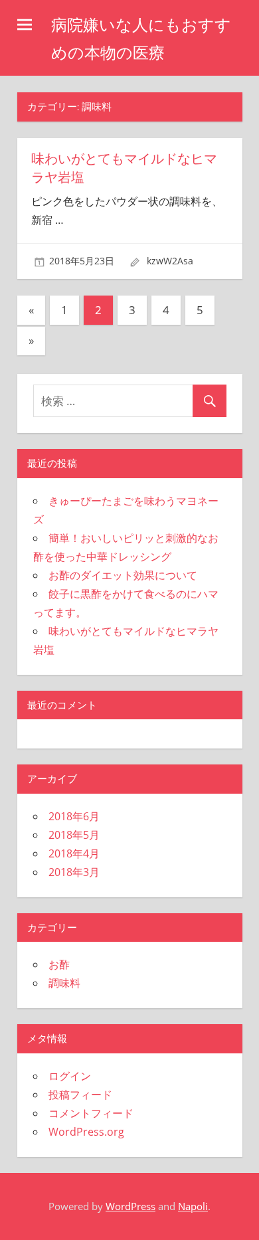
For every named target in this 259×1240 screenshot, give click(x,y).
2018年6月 (74, 816)
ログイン (69, 1076)
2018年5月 (74, 835)
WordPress (130, 1206)
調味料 (64, 983)
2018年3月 (74, 872)
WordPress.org (86, 1131)
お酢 (59, 964)
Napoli (193, 1206)
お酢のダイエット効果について (122, 575)
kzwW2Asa (170, 260)
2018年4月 (74, 853)
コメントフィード (90, 1113)
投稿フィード (80, 1094)
